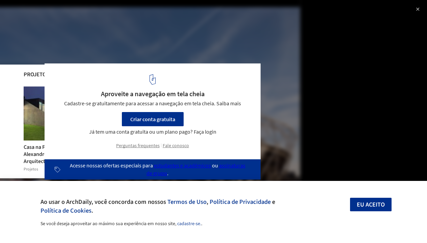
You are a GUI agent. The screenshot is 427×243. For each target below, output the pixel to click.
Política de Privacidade (240, 201)
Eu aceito (371, 204)
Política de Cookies (66, 210)
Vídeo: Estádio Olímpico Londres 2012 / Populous (90, 12)
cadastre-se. (189, 223)
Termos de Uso (187, 201)
